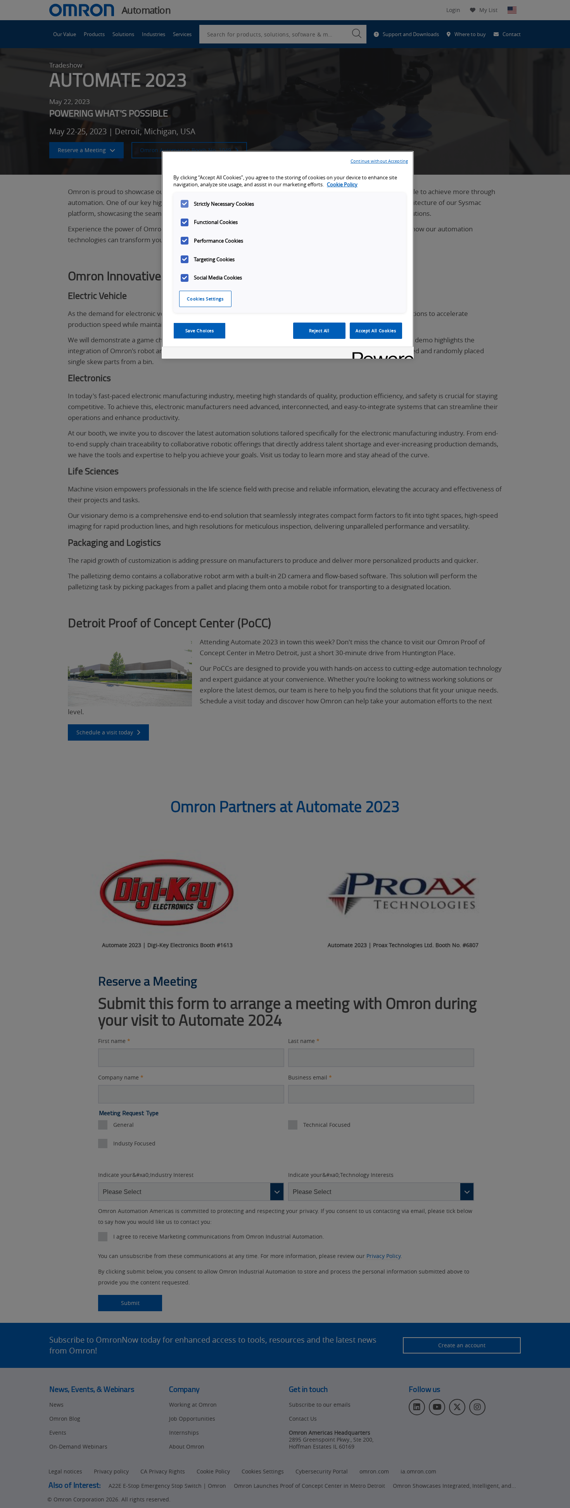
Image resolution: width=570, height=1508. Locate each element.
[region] (288, 255)
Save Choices (199, 330)
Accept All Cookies (376, 330)
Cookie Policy (342, 184)
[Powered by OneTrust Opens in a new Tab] (380, 354)
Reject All (319, 330)
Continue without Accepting (379, 161)
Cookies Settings (205, 299)
